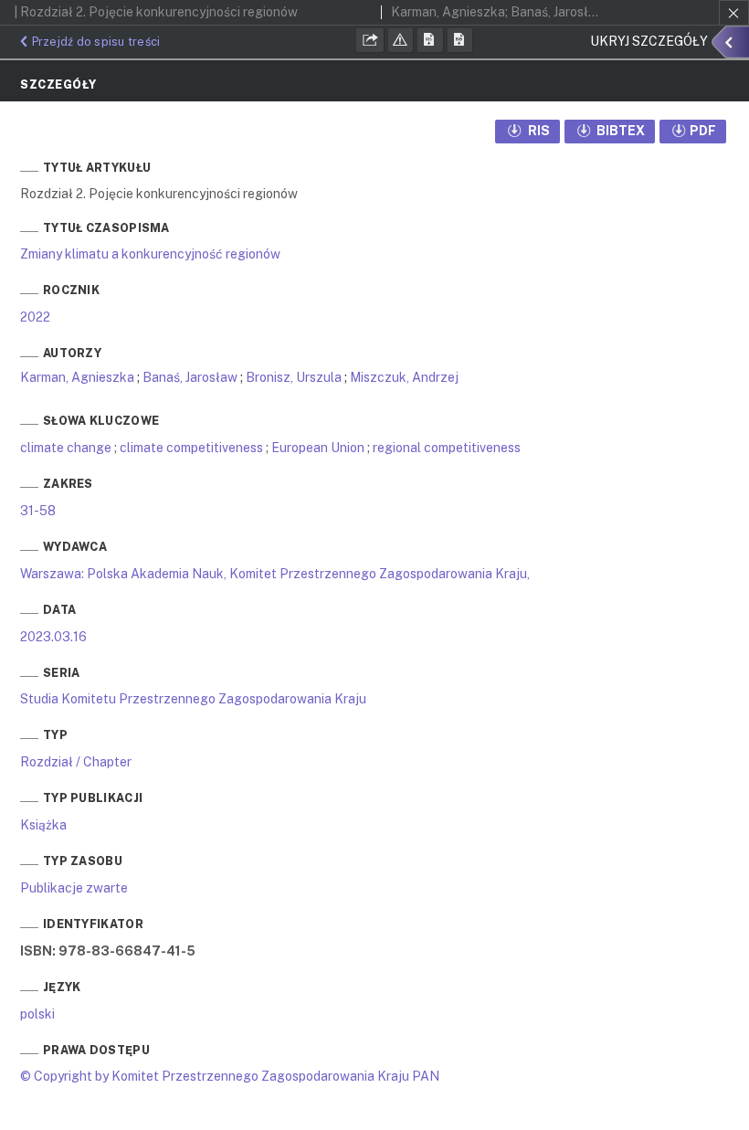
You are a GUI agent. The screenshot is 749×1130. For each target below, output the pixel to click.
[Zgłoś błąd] (401, 40)
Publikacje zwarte (74, 888)
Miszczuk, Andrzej (404, 377)
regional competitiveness (447, 447)
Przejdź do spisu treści (96, 41)
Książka (43, 825)
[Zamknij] (734, 13)
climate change (65, 447)
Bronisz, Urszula (294, 377)
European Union (317, 447)
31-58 (38, 510)
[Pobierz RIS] (430, 40)
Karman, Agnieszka (77, 377)
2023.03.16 (53, 636)
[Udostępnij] (370, 40)
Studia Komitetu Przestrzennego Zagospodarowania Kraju (193, 699)
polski (37, 1014)
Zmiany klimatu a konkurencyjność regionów (150, 254)
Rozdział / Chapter (76, 762)
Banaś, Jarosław (189, 377)
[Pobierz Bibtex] (460, 40)
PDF (703, 130)
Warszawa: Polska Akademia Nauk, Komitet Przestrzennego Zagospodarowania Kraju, (275, 573)
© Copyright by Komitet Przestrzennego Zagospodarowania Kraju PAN (229, 1076)
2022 (35, 317)
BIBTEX (619, 130)
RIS (537, 130)
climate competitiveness (191, 447)
